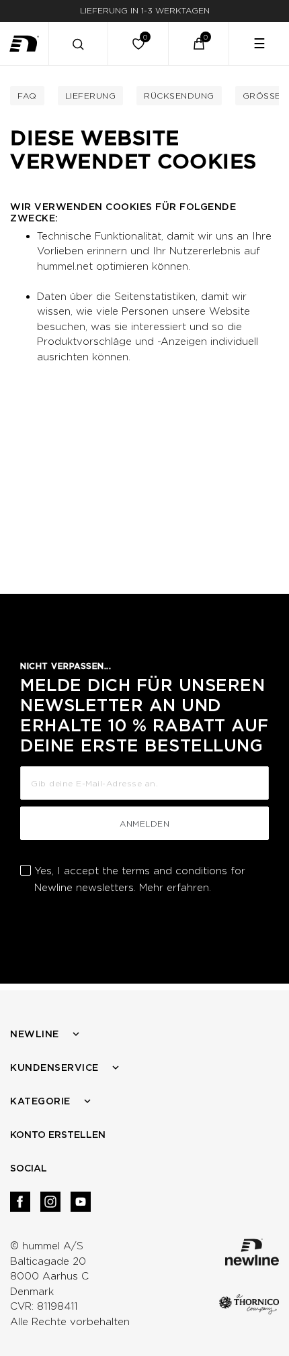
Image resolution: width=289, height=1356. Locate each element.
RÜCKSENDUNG (179, 96)
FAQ (27, 96)
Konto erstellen (58, 1134)
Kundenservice (54, 1067)
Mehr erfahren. (175, 888)
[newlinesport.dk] (24, 44)
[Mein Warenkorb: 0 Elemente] (199, 44)
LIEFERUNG (90, 96)
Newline (34, 1034)
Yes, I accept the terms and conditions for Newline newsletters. (139, 879)
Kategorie (40, 1101)
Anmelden (144, 824)
